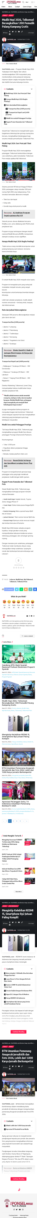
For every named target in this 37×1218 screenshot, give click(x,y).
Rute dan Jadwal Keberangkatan (16, 105)
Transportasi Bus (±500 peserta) (19, 109)
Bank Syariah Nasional (22, 672)
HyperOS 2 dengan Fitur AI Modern (17, 994)
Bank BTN (28, 775)
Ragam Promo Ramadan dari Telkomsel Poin (18, 123)
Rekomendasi (6, 744)
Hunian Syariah (23, 674)
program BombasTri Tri (27, 811)
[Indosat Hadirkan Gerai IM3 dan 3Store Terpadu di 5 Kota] (30, 871)
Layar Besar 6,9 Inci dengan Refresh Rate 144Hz (17, 980)
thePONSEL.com (11, 39)
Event (5, 15)
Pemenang (29, 777)
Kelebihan (20, 742)
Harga (14, 742)
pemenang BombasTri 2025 (10, 811)
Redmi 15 (30, 742)
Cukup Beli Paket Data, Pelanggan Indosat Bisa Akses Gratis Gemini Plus (12, 881)
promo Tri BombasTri (8, 813)
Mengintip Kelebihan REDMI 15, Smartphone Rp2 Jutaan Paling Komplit (16, 736)
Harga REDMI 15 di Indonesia (15, 998)
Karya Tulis (17, 777)
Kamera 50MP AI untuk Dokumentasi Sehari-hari (17, 986)
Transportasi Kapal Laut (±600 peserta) (17, 113)
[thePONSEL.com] (14, 2)
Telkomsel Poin (22, 581)
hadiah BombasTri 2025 (23, 809)
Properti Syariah (7, 677)
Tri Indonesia (19, 813)
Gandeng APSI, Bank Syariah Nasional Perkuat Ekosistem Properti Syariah (18, 667)
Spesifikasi (14, 744)
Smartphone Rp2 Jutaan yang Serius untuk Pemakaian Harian (17, 1003)
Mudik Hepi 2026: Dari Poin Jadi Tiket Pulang (17, 94)
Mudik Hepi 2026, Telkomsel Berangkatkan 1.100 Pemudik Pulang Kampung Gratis (18, 703)
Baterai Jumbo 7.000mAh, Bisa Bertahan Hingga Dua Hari (18, 974)
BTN (17, 1104)
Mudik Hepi (19, 579)
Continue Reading (18, 1032)
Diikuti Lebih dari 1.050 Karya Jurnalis (18, 1125)
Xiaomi (21, 744)
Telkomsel (5, 72)
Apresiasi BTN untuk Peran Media (17, 1129)
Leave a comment (28, 636)
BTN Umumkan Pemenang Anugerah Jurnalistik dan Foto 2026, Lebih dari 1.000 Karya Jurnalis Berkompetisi (18, 770)
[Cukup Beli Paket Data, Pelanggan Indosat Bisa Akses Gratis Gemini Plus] (30, 881)
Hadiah (11, 777)
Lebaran (12, 579)
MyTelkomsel (28, 579)
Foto (7, 777)
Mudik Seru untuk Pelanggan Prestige (18, 118)
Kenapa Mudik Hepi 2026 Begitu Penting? (15, 100)
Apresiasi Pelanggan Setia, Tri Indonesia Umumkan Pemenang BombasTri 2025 (16, 804)
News (11, 15)
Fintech (16, 674)
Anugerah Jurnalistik (18, 775)
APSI (13, 672)
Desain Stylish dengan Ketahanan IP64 (19, 991)
